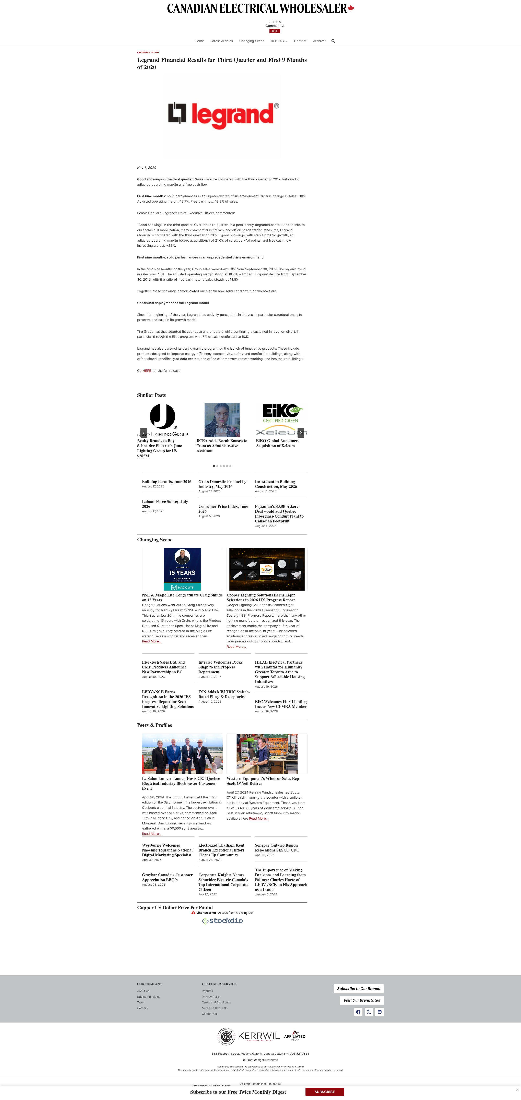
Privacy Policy (211, 996)
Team (140, 1002)
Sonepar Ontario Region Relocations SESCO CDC (277, 848)
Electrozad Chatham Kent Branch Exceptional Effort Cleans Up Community (221, 850)
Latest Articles (221, 41)
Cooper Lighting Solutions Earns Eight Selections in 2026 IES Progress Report (261, 597)
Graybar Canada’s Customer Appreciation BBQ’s (167, 877)
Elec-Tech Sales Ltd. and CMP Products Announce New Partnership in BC (164, 667)
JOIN (275, 31)
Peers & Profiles (154, 725)
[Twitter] (369, 1012)
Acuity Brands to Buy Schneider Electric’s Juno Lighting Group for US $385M (159, 448)
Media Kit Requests (215, 1008)
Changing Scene (251, 41)
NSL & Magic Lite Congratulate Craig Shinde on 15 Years (182, 597)
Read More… (151, 641)
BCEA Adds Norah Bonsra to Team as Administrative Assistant (222, 446)
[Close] (517, 1089)
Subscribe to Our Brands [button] (358, 989)
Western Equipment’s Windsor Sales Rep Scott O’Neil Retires (263, 781)
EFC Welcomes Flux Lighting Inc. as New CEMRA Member (281, 704)
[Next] (301, 433)
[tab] (214, 466)
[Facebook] (358, 1012)
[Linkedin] (379, 1012)
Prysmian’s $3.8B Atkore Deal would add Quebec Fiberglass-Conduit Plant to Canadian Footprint (279, 513)
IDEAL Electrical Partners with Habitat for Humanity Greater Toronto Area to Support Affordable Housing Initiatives (280, 672)
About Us (143, 991)
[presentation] (162, 420)
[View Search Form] (333, 41)
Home (199, 41)
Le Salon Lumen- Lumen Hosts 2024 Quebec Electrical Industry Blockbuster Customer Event (181, 783)
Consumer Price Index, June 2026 (223, 509)
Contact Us (209, 1013)
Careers (142, 1008)
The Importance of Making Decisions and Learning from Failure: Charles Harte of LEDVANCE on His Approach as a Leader (281, 880)
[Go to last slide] (143, 433)
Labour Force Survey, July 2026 (165, 504)
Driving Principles (148, 996)
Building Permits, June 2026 (166, 481)
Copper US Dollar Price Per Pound (175, 907)
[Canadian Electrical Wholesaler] (163, 41)
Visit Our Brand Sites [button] (362, 1000)
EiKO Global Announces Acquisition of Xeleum (277, 443)
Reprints (207, 991)
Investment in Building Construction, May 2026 (276, 484)
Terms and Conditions (216, 1002)
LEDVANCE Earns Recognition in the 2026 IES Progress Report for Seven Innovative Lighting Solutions (168, 699)
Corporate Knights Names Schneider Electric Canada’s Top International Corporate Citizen (223, 882)
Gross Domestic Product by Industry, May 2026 (222, 484)
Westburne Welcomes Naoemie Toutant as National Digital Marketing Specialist (167, 850)
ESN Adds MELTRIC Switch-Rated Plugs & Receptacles (224, 694)
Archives (319, 41)
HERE (147, 370)
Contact (300, 41)
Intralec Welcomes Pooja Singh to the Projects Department (220, 667)
